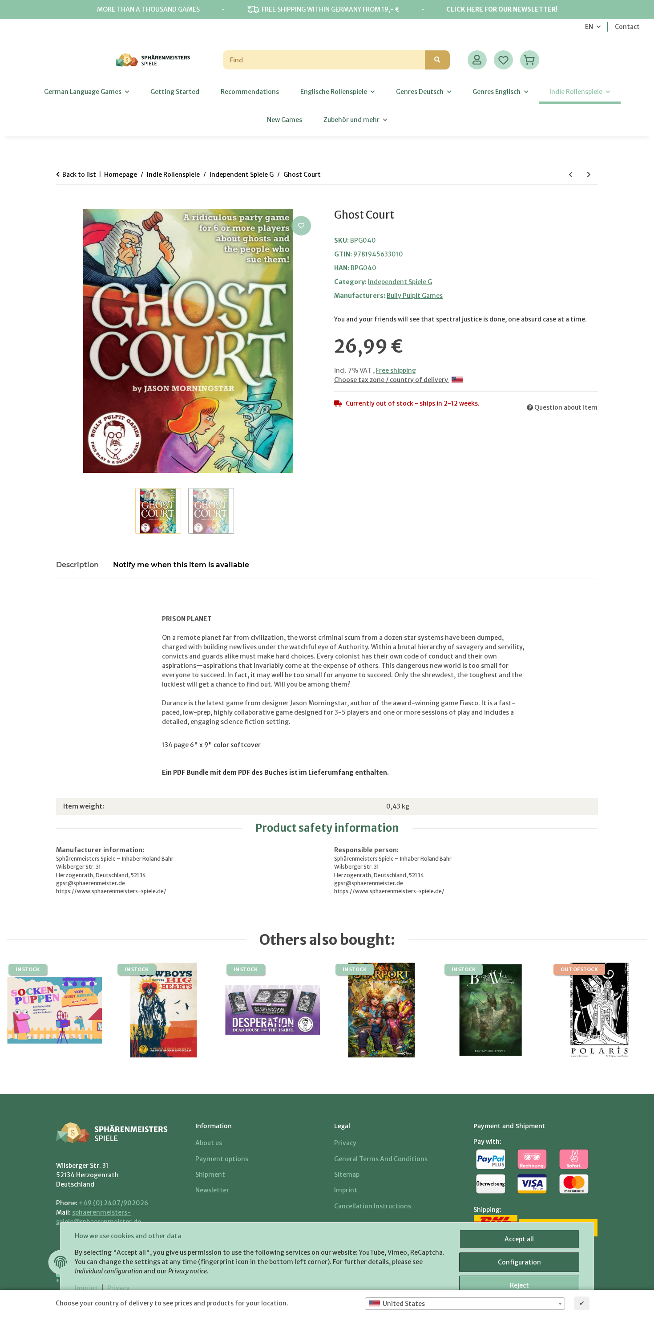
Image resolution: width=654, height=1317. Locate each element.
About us (208, 1143)
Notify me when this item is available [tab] (181, 565)
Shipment (210, 1175)
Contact (627, 27)
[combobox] (465, 1303)
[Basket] (530, 60)
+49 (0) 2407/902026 (113, 1203)
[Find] (437, 59)
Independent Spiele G (400, 282)
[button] (477, 60)
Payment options (221, 1159)
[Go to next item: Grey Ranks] (589, 174)
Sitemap (346, 1175)
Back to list (79, 175)
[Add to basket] (63, 204)
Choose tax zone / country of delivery (391, 380)
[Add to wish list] (301, 226)
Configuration (519, 1262)
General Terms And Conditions (381, 1159)
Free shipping (396, 370)
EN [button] (589, 27)
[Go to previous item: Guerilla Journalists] (570, 174)
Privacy (118, 1288)
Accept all (519, 1239)
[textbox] (465, 1303)
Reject (519, 1285)
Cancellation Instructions (372, 1206)
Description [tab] (77, 565)
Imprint (86, 1288)
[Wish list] (503, 60)
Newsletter (212, 1190)
